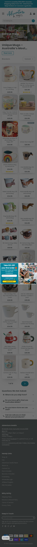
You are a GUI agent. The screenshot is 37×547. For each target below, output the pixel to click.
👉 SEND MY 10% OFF (9, 281)
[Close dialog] (36, 264)
